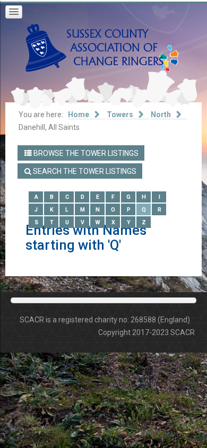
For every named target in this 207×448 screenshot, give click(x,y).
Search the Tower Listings (83, 171)
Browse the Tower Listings (85, 153)
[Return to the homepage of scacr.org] (94, 47)
